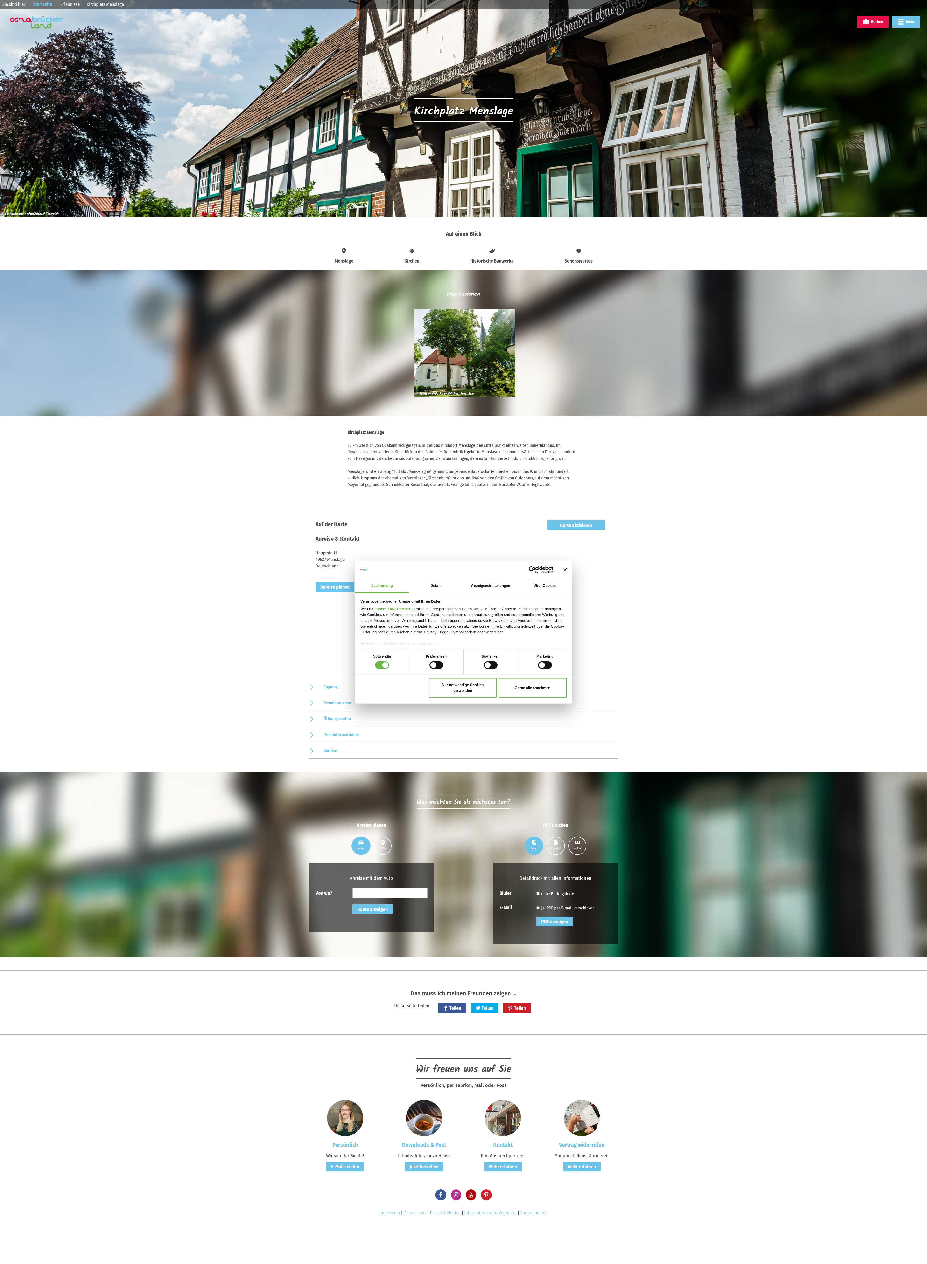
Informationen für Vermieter (490, 1213)
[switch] (436, 665)
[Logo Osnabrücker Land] (36, 22)
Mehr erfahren (503, 1166)
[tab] (361, 846)
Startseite (42, 4)
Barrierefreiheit (534, 1213)
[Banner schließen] (565, 569)
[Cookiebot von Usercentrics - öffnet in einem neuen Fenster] (532, 569)
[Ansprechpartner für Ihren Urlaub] (503, 1118)
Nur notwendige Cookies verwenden (463, 688)
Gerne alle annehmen (532, 688)
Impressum (389, 1213)
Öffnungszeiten (337, 718)
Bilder (505, 892)
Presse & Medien (445, 1213)
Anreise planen (335, 587)
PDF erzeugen (554, 921)
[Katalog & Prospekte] (424, 1118)
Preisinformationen (341, 734)
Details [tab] (436, 586)
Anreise (330, 750)
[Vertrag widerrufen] (582, 1118)
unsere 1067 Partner (392, 609)
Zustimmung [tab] (382, 586)
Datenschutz (415, 1213)
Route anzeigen (372, 909)
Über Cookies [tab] (544, 586)
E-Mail (505, 907)
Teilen (455, 1008)
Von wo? (324, 892)
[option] (463, 355)
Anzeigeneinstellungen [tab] (490, 586)
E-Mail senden (345, 1166)
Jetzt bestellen (424, 1166)
